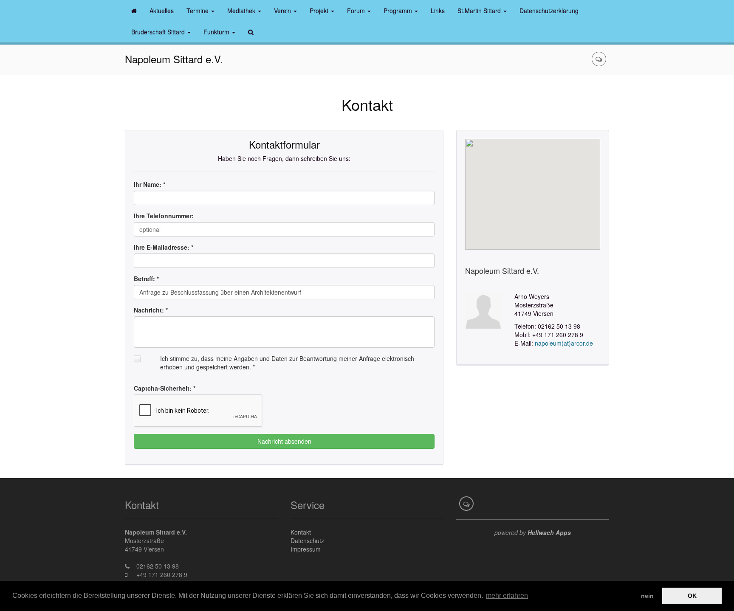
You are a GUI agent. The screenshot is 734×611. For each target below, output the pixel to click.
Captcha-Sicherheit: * (164, 388)
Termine (198, 10)
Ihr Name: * (149, 184)
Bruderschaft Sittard (158, 32)
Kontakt (301, 532)
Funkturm (217, 32)
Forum (357, 10)
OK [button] (692, 595)
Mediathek (242, 10)
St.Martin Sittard (480, 10)
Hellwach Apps (549, 532)
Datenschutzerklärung (549, 10)
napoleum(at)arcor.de (564, 343)
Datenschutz (307, 540)
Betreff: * (146, 278)
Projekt (320, 10)
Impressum (306, 549)
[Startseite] (134, 10)
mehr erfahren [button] (507, 595)
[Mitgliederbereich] (599, 59)
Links (438, 10)
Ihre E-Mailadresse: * (163, 247)
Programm (399, 10)
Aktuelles (162, 10)
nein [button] (647, 595)
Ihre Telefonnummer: (164, 215)
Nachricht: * (151, 310)
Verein (283, 10)
